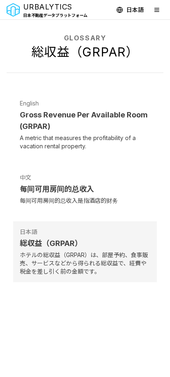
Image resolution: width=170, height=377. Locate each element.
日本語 (135, 9)
